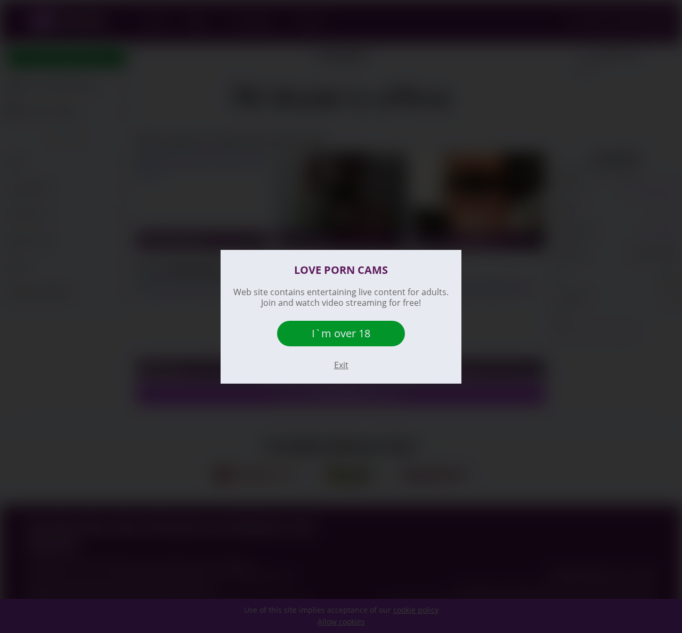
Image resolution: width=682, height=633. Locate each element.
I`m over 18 (341, 333)
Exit (341, 365)
